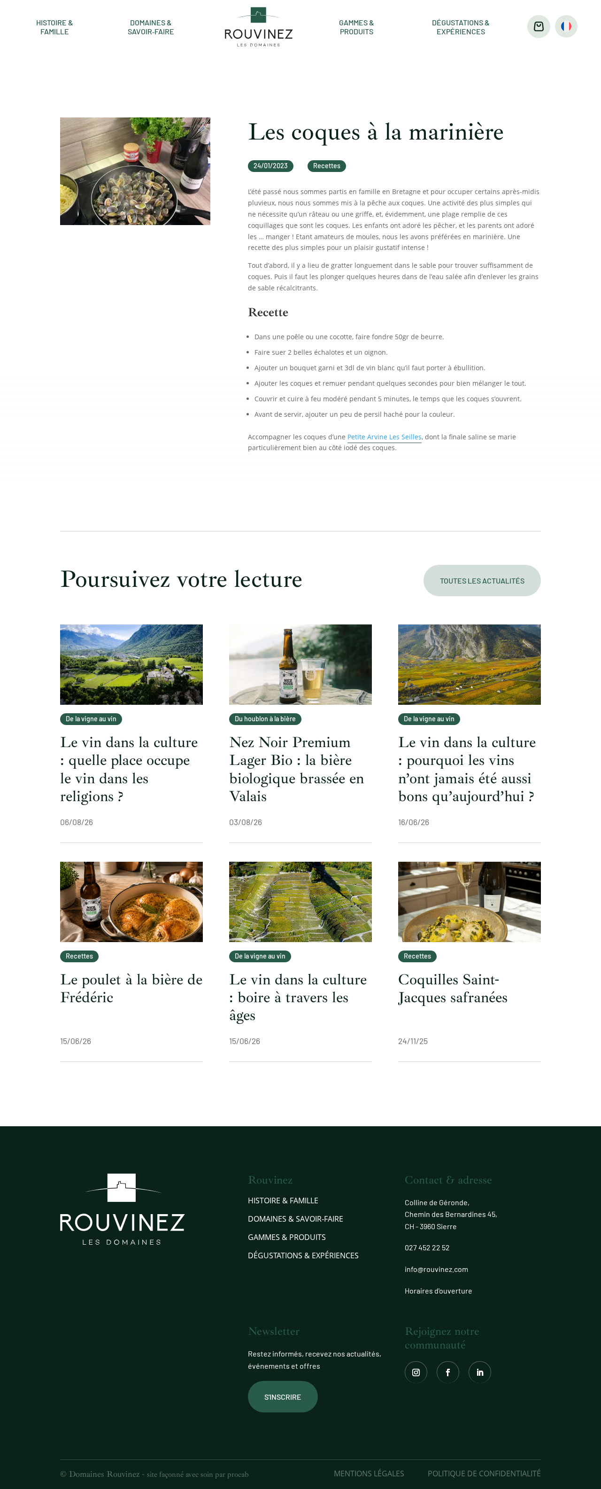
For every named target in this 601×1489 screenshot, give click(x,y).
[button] (566, 26)
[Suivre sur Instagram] (416, 1372)
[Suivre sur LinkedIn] (480, 1372)
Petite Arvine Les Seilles (384, 436)
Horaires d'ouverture (438, 1290)
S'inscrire (282, 1396)
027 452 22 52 (427, 1247)
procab (238, 1474)
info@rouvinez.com (436, 1268)
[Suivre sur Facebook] (448, 1372)
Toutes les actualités (482, 580)
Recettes (326, 166)
